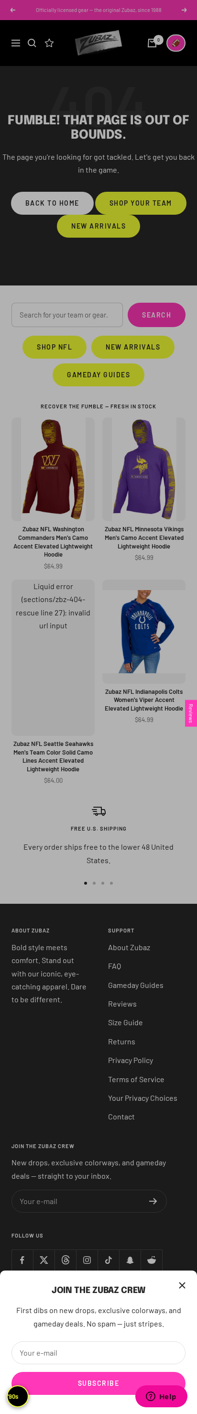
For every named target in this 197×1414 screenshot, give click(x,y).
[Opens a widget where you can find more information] (161, 1397)
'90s (13, 1396)
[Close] (182, 1285)
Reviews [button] (191, 713)
